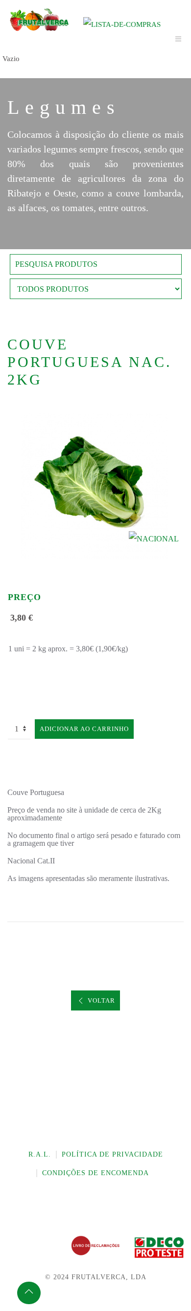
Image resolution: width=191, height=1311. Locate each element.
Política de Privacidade (112, 1154)
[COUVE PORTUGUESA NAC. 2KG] (95, 485)
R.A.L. (39, 1154)
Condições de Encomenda (95, 1173)
